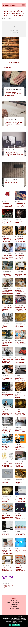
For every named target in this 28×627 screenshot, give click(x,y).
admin (12, 149)
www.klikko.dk (15, 608)
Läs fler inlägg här (14, 63)
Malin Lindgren (17, 89)
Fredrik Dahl (14, 180)
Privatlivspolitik (16, 624)
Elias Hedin (14, 119)
